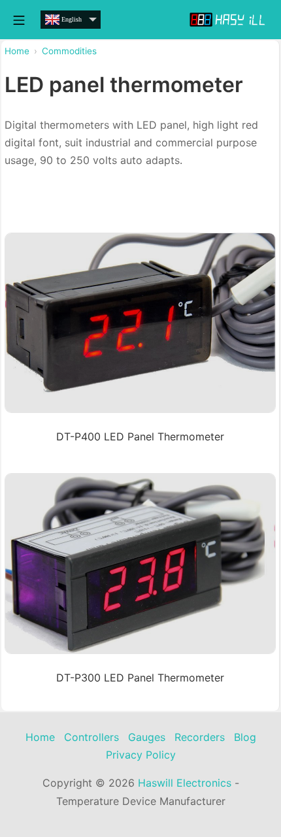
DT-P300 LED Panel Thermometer (140, 677)
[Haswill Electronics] (229, 19)
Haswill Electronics (184, 782)
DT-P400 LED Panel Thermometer (140, 436)
